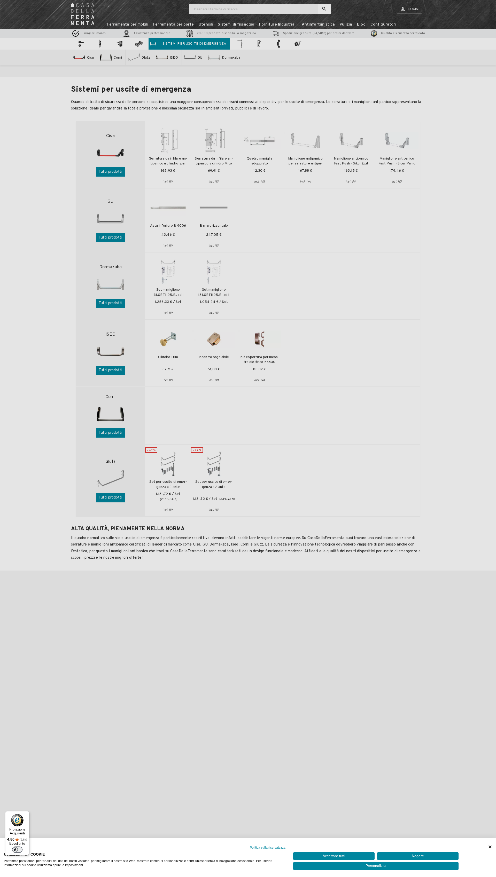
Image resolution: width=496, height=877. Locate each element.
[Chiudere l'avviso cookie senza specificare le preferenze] (490, 847)
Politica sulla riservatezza (267, 847)
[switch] (17, 850)
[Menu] (26, 814)
